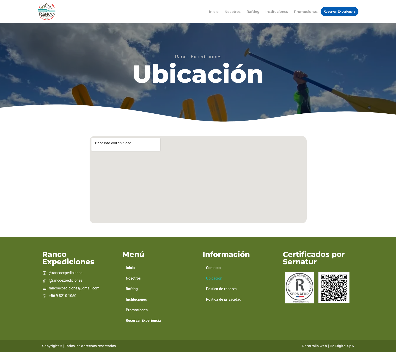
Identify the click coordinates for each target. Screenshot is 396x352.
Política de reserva (221, 289)
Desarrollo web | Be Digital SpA (328, 346)
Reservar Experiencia (339, 11)
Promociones (306, 11)
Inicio (214, 11)
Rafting (253, 11)
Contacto (213, 268)
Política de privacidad (223, 299)
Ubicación (214, 278)
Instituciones (276, 11)
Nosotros (233, 11)
